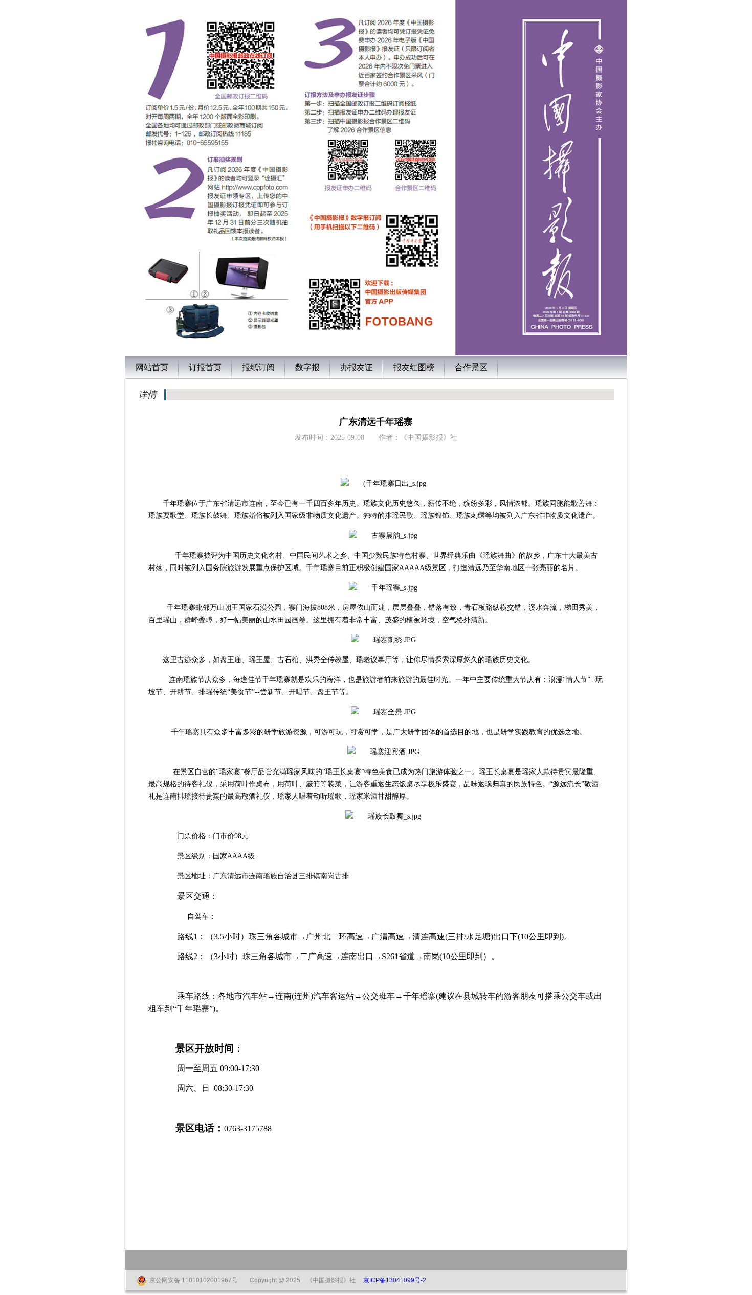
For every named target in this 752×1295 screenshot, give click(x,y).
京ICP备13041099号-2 (394, 1280)
